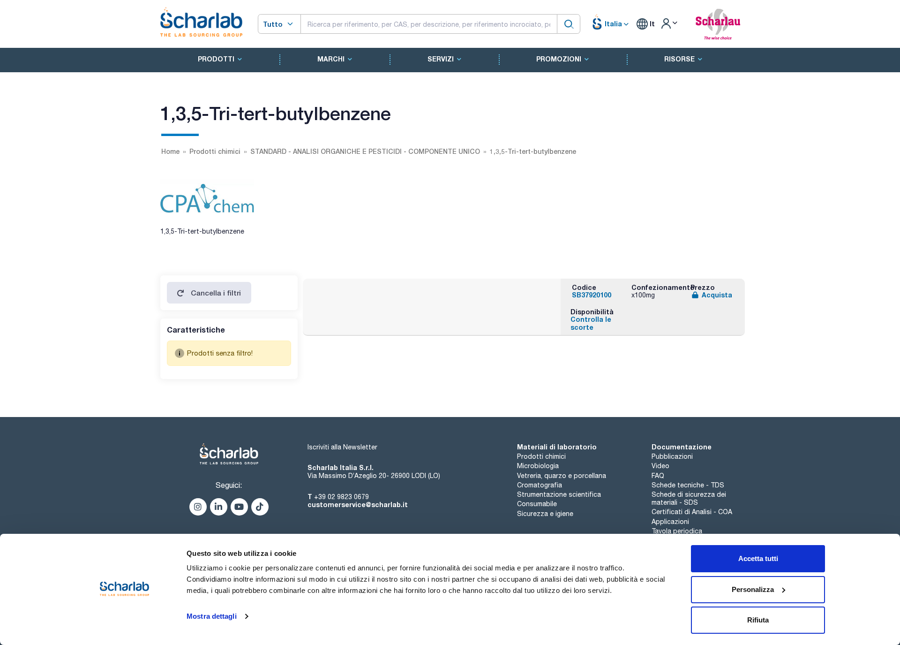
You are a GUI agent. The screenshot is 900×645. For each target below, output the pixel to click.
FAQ (658, 475)
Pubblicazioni (672, 456)
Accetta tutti (758, 558)
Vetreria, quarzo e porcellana (561, 475)
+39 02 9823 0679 (341, 497)
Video (660, 466)
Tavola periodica (677, 531)
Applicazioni (670, 521)
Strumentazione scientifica (559, 494)
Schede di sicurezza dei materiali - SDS (689, 498)
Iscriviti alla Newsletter (342, 447)
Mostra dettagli (212, 616)
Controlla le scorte (590, 323)
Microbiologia (538, 466)
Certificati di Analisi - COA (692, 512)
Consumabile (537, 504)
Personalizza (753, 589)
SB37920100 (591, 295)
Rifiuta (758, 620)
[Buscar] (568, 23)
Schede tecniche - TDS (688, 485)
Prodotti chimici (541, 456)
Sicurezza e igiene (545, 513)
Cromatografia (539, 485)
